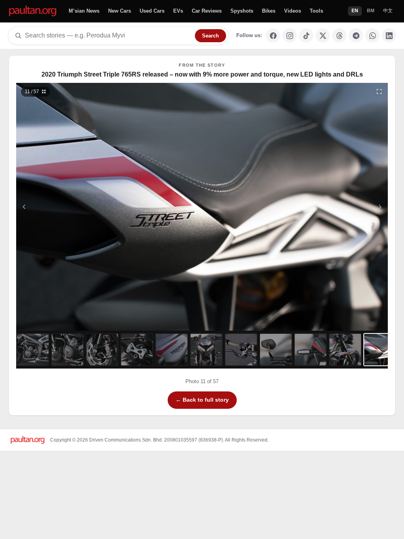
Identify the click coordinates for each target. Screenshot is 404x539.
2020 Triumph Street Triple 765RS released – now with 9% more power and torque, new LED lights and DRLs (202, 74)
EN (355, 10)
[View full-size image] (379, 91)
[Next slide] (341, 207)
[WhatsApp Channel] (372, 35)
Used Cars (152, 11)
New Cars (119, 11)
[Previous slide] (62, 207)
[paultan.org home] (33, 11)
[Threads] (339, 35)
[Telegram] (356, 35)
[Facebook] (273, 35)
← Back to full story (202, 400)
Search (210, 36)
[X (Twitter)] (323, 35)
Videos (292, 11)
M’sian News (84, 11)
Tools (316, 11)
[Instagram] (289, 35)
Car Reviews (207, 11)
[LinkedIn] (389, 35)
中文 (388, 10)
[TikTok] (306, 35)
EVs (178, 11)
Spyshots (241, 11)
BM (370, 10)
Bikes (268, 11)
